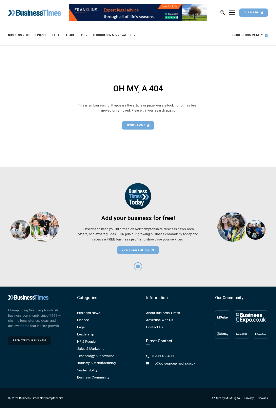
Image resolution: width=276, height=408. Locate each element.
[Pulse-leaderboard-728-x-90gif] (138, 12)
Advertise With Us (159, 320)
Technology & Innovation (112, 35)
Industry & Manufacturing (96, 363)
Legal (56, 35)
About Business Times (163, 313)
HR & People (86, 341)
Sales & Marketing (90, 349)
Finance (41, 35)
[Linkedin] (138, 266)
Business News (19, 35)
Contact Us (154, 327)
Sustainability (87, 370)
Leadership (74, 35)
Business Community (247, 35)
